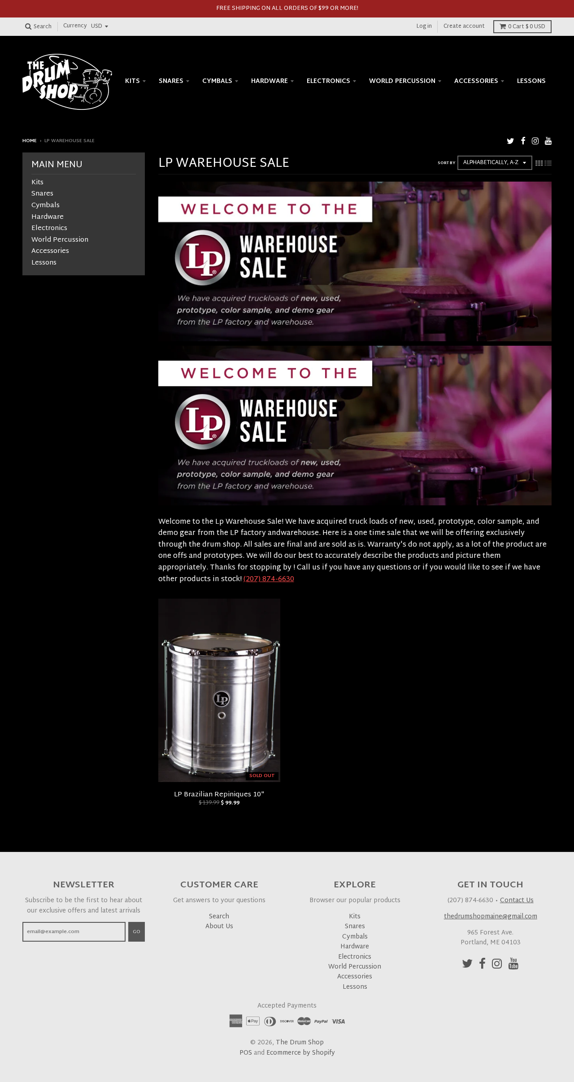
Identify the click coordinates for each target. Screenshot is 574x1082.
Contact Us (517, 900)
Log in (424, 26)
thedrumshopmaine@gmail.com (490, 916)
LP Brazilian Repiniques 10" (219, 795)
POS (245, 1053)
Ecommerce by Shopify (300, 1053)
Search (219, 916)
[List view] (548, 164)
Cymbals (217, 81)
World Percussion (402, 81)
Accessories (476, 81)
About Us (219, 926)
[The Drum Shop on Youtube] (548, 141)
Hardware (269, 81)
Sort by (446, 163)
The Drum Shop (300, 1042)
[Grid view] (539, 164)
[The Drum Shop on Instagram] (535, 141)
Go (136, 931)
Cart (526, 27)
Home (29, 141)
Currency (75, 26)
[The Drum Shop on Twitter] (510, 141)
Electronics (328, 81)
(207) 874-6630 (269, 579)
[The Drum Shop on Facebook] (523, 141)
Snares (171, 81)
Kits (132, 81)
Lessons (531, 81)
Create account (464, 26)
